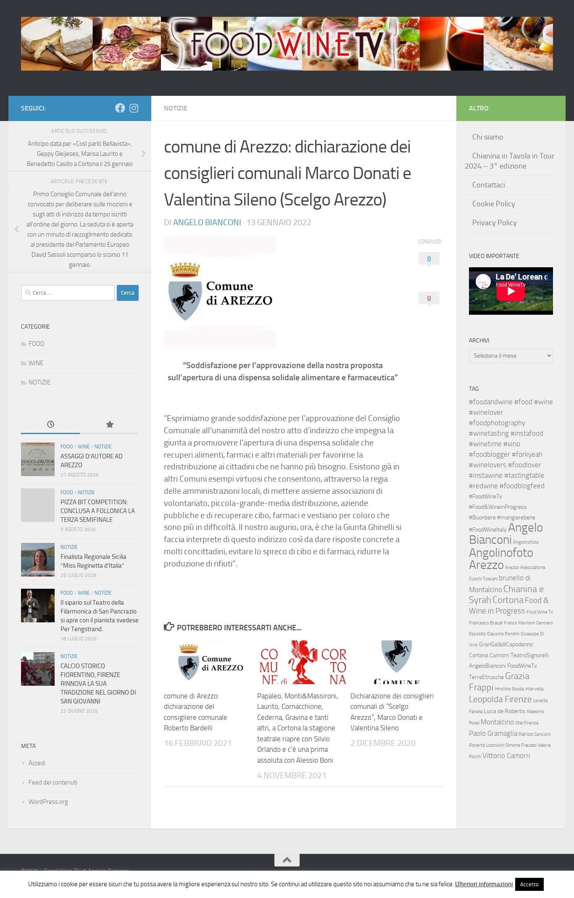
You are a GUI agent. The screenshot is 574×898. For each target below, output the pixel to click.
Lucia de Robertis (505, 711)
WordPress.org (48, 802)
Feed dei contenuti (53, 782)
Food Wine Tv (540, 612)
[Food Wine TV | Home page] (287, 44)
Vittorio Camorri (506, 755)
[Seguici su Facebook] (120, 108)
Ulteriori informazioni (484, 884)
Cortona (508, 600)
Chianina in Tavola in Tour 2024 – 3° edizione (509, 161)
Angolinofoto (526, 542)
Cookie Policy (493, 203)
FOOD (37, 344)
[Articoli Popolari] (109, 425)
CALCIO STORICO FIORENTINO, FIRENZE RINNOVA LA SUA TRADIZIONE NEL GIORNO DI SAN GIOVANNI (98, 683)
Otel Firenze (527, 723)
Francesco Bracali (486, 623)
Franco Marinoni (519, 623)
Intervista (534, 689)
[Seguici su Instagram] (134, 108)
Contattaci (488, 185)
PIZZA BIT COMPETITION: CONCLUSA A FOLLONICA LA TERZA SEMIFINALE (98, 511)
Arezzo (512, 567)
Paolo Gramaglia (493, 733)
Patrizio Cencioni (534, 734)
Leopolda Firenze (500, 699)
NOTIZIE (175, 108)
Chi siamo (487, 137)
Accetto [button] (529, 884)
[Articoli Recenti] (50, 425)
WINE (36, 363)
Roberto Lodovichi (486, 745)
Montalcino (497, 722)
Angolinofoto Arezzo (501, 558)
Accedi (37, 763)
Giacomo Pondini (503, 634)
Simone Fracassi (521, 745)
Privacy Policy (494, 222)
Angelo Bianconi (207, 222)
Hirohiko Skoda (509, 689)
